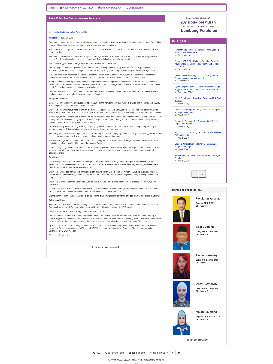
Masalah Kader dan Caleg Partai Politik (69, 31)
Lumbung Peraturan (110, 7)
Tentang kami (138, 352)
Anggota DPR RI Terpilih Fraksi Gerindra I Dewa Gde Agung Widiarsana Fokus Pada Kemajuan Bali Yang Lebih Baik (197, 64)
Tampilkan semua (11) (198, 339)
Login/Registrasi (136, 7)
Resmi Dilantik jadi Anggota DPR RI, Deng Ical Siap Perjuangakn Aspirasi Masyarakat (197, 76)
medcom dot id (55, 37)
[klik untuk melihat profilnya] (181, 208)
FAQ (97, 352)
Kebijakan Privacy (159, 352)
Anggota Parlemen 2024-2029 (78, 7)
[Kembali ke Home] (52, 8)
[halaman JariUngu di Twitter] (179, 352)
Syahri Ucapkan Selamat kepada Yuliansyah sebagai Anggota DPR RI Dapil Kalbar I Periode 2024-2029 (197, 88)
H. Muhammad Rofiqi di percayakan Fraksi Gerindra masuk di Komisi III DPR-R (197, 51)
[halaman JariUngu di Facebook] (173, 352)
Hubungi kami (117, 352)
